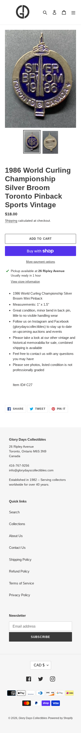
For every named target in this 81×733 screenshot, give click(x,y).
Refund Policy (19, 571)
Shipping (11, 220)
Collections (17, 524)
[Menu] (73, 12)
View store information (25, 281)
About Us (16, 536)
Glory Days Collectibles (33, 718)
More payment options (40, 261)
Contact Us (17, 547)
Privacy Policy (19, 595)
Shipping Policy (20, 559)
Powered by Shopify (60, 718)
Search (14, 512)
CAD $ (39, 665)
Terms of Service (21, 583)
